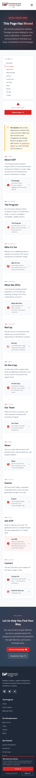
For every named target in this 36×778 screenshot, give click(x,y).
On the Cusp (10, 79)
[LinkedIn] (4, 691)
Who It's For (9, 69)
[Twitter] (10, 691)
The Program (10, 66)
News (8, 85)
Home (4, 703)
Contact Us (6, 748)
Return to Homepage (16, 649)
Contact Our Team (17, 655)
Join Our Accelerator (9, 744)
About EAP (9, 63)
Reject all (27, 773)
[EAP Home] (11, 5)
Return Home (17, 112)
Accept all (18, 769)
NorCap (8, 76)
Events (8, 88)
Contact (8, 95)
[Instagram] (15, 691)
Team (4, 726)
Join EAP (8, 92)
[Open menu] (32, 5)
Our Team (9, 82)
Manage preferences (12, 773)
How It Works (7, 707)
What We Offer (10, 72)
